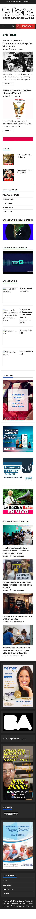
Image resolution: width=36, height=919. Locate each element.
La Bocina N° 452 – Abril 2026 (24, 156)
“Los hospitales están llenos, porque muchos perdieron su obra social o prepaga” (16, 550)
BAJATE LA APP (28, 26)
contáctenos (8, 889)
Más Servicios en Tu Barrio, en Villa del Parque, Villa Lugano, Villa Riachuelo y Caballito (16, 650)
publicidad (7, 885)
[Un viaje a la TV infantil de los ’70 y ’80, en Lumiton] (18, 603)
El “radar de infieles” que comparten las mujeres (18, 400)
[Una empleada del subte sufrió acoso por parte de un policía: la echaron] (18, 569)
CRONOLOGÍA (8, 199)
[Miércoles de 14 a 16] (10, 337)
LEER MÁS (9, 84)
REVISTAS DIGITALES (11, 195)
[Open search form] (13, 26)
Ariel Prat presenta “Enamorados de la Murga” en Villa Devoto (17, 43)
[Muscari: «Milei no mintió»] (10, 295)
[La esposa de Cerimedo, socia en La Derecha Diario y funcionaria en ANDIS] (10, 316)
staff (5, 881)
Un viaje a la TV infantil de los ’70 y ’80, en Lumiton (18, 617)
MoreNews (18, 906)
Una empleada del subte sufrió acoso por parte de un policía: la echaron (17, 585)
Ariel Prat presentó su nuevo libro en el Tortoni (17, 91)
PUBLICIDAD (8, 207)
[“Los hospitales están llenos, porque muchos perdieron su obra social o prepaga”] (18, 535)
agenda (6, 893)
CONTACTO (7, 211)
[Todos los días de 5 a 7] (10, 358)
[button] (3, 26)
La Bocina (5, 49)
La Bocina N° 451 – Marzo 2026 (24, 171)
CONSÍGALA (7, 203)
